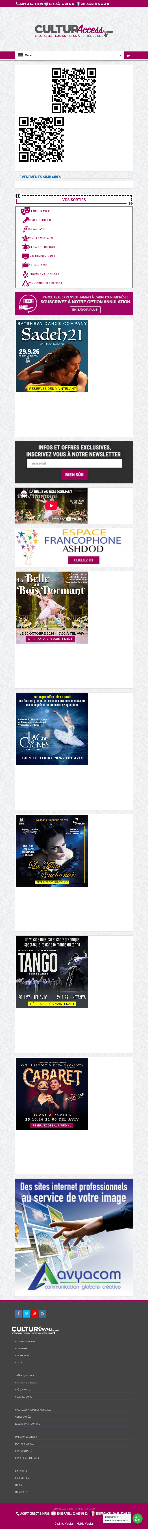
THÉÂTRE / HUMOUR (24, 1375)
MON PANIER (21, 1348)
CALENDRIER (21, 1471)
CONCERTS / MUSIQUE (26, 1382)
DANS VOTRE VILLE (24, 1478)
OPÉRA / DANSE (22, 1389)
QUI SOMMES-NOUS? (25, 1341)
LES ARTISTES (21, 1492)
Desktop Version (64, 1523)
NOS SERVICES (22, 1355)
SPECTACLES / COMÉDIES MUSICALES (33, 1409)
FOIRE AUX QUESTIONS (26, 1436)
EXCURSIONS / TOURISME (27, 1423)
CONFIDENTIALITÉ (23, 1451)
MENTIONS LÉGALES (24, 1444)
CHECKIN (74, 1518)
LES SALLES (20, 1485)
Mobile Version (85, 1523)
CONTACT (20, 1362)
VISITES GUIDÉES (23, 1416)
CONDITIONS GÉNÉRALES (27, 1458)
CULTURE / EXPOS (23, 1396)
